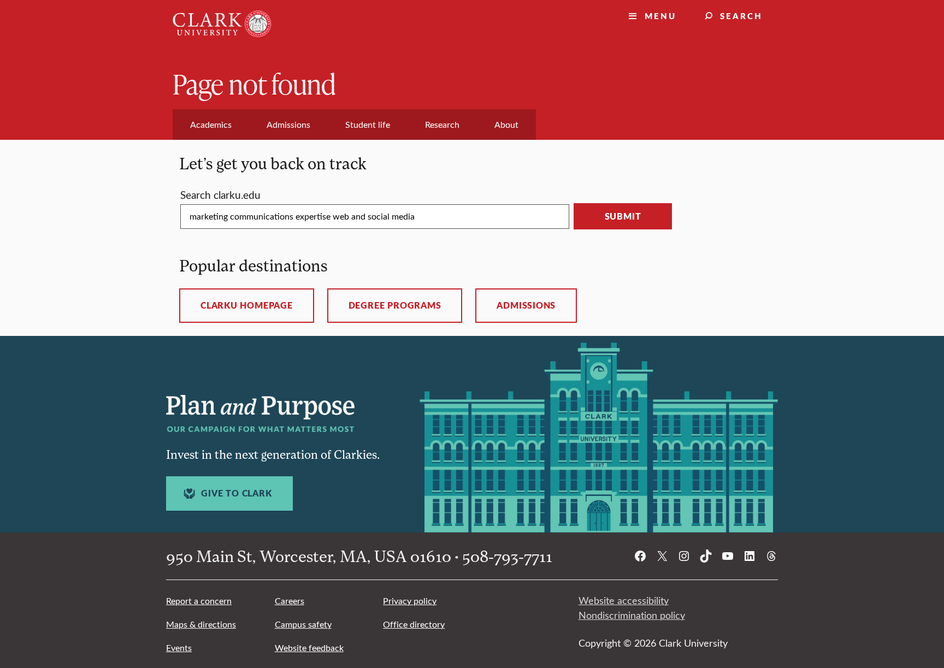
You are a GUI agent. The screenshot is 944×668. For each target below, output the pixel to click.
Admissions (526, 305)
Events (179, 647)
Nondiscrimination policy (632, 615)
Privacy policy (409, 600)
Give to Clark (236, 493)
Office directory (414, 624)
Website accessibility (624, 600)
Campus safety (303, 624)
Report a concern (199, 600)
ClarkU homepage (246, 305)
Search (741, 15)
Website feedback (309, 647)
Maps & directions (201, 624)
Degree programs (395, 305)
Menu (660, 15)
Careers (289, 600)
